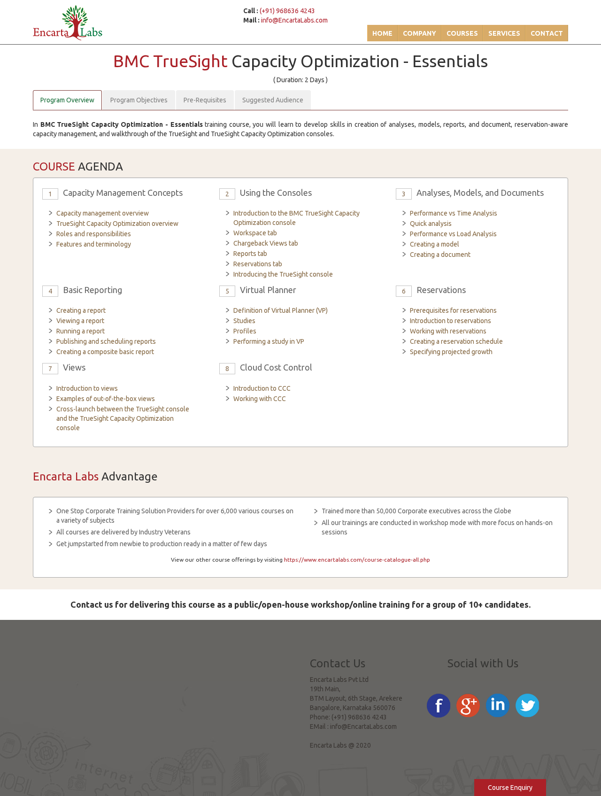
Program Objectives (139, 100)
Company (419, 33)
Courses (462, 33)
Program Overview (67, 100)
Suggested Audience (272, 100)
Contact (547, 33)
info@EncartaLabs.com (294, 20)
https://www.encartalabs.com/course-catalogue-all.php (357, 559)
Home (382, 33)
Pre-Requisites (205, 100)
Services (504, 33)
